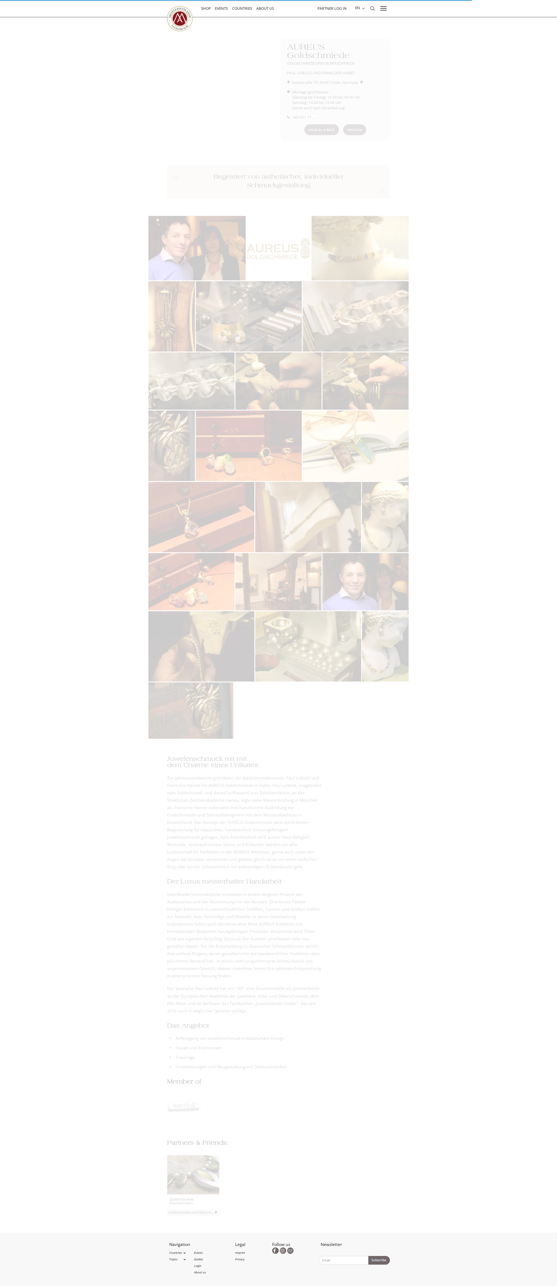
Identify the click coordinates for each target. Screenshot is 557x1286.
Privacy (240, 1259)
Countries (242, 8)
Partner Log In (332, 8)
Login (197, 1266)
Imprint (240, 1253)
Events (221, 8)
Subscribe (378, 1260)
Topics (173, 1259)
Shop (206, 8)
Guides (198, 1259)
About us (265, 8)
